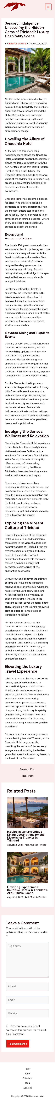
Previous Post (27, 769)
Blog (27, 1082)
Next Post (27, 776)
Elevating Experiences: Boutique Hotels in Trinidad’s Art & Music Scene (27, 890)
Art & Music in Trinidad (35, 845)
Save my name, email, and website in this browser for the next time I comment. (26, 1030)
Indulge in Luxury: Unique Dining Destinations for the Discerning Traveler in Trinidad (26, 836)
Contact (27, 1087)
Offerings (27, 1078)
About (27, 1073)
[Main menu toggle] (48, 7)
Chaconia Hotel (13, 198)
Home (27, 1068)
